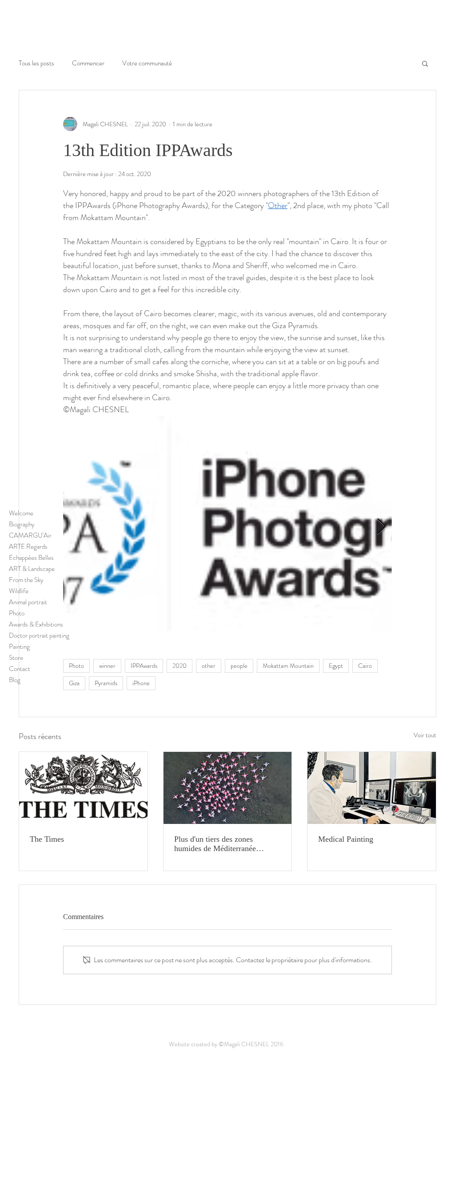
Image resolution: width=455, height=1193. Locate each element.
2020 (179, 665)
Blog (14, 680)
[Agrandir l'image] (227, 527)
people (239, 665)
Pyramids (106, 683)
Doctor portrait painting (32, 635)
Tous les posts (36, 63)
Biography (22, 524)
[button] (425, 63)
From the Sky (26, 580)
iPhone (141, 683)
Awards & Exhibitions (32, 624)
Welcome (21, 513)
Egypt (336, 665)
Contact (19, 669)
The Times (47, 839)
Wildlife (18, 591)
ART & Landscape (32, 569)
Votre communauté (147, 63)
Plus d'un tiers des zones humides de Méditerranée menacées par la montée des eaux (219, 844)
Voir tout (425, 735)
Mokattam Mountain (288, 665)
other (209, 665)
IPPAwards (144, 665)
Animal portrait (28, 602)
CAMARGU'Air (30, 535)
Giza (74, 683)
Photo (16, 613)
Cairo (365, 665)
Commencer (88, 63)
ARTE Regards (28, 546)
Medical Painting (345, 839)
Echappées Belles (31, 557)
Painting (19, 646)
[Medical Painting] (371, 788)
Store (16, 658)
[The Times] (83, 788)
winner (107, 665)
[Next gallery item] (381, 527)
